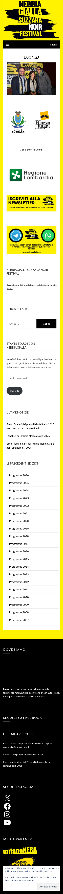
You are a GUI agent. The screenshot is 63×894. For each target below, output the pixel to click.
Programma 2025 (19, 482)
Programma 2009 (19, 604)
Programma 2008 (19, 612)
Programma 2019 (19, 528)
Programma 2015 (19, 559)
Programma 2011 (19, 589)
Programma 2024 (19, 490)
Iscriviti (14, 390)
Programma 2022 (19, 505)
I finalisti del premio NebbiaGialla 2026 (28, 435)
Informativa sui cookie (23, 880)
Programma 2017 (19, 543)
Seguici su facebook (22, 717)
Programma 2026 (19, 475)
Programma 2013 (19, 574)
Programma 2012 (19, 581)
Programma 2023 (19, 498)
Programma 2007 (19, 619)
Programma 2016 (19, 551)
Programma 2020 (19, 520)
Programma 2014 (19, 566)
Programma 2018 (19, 536)
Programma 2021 (19, 513)
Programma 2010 (19, 597)
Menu (53, 44)
